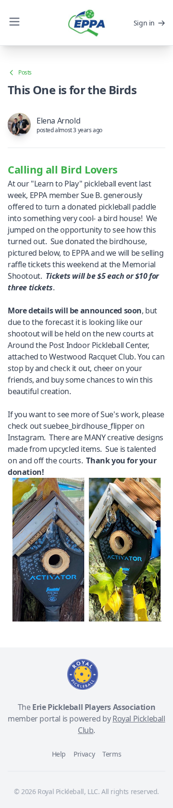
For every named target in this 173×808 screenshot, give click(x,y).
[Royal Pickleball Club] (82, 674)
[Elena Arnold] (19, 124)
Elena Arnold (58, 120)
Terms (111, 753)
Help (59, 753)
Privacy (84, 753)
